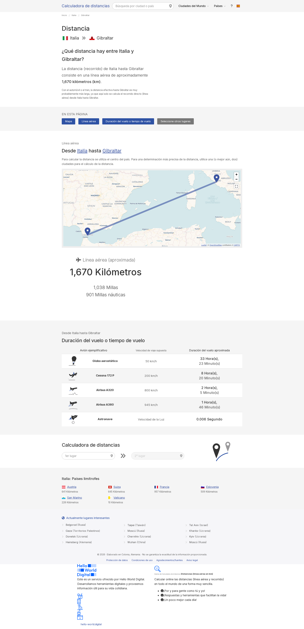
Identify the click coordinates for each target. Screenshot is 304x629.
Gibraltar (111, 151)
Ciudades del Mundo (192, 6)
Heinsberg (78, 542)
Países (218, 6)
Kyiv (197, 536)
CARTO (237, 245)
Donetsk (76, 536)
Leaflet (203, 245)
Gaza (82, 530)
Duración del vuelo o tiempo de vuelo (128, 121)
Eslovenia (212, 487)
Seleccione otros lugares (175, 121)
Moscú (136, 530)
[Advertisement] (198, 66)
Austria (71, 487)
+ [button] (236, 174)
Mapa (68, 121)
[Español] (238, 6)
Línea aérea (89, 121)
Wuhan (136, 542)
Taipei (136, 525)
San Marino (74, 497)
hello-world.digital (91, 624)
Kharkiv (199, 530)
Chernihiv (139, 536)
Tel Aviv (198, 525)
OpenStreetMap (216, 245)
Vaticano (119, 497)
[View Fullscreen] (236, 186)
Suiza (117, 487)
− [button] (236, 179)
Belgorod (75, 524)
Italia (82, 151)
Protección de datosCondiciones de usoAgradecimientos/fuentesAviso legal (152, 560)
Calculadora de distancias (86, 5)
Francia (164, 487)
